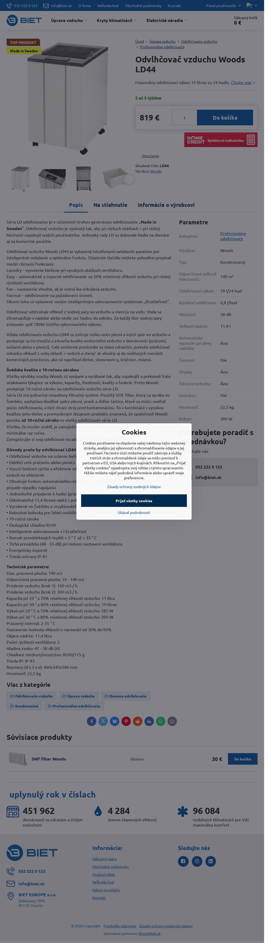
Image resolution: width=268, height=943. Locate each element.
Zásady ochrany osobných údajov (134, 486)
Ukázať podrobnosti (134, 512)
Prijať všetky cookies (134, 500)
